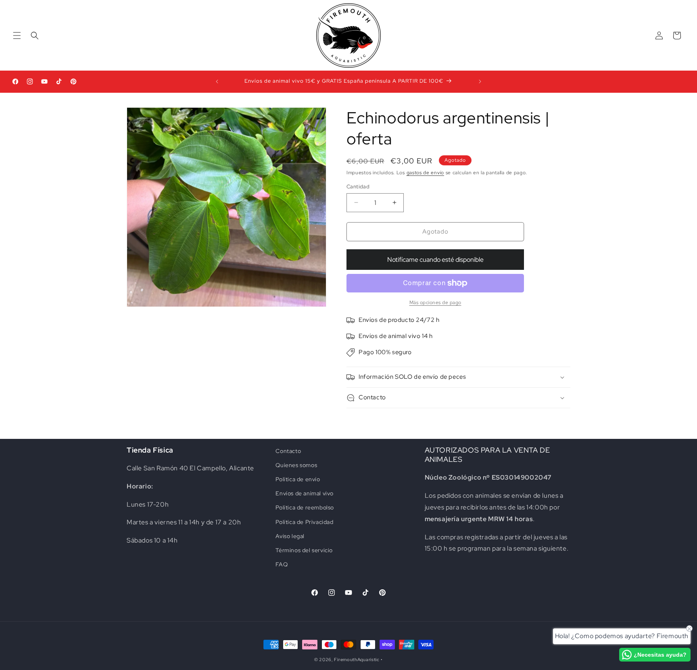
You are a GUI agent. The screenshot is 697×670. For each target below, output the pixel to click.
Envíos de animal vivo (304, 493)
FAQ (281, 564)
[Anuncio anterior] (217, 81)
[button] (17, 35)
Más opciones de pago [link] (435, 302)
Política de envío (297, 479)
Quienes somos (296, 465)
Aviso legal (290, 536)
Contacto (288, 451)
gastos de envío (425, 172)
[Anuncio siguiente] (480, 81)
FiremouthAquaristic (356, 659)
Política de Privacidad (304, 522)
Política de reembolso (304, 507)
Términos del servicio (304, 550)
